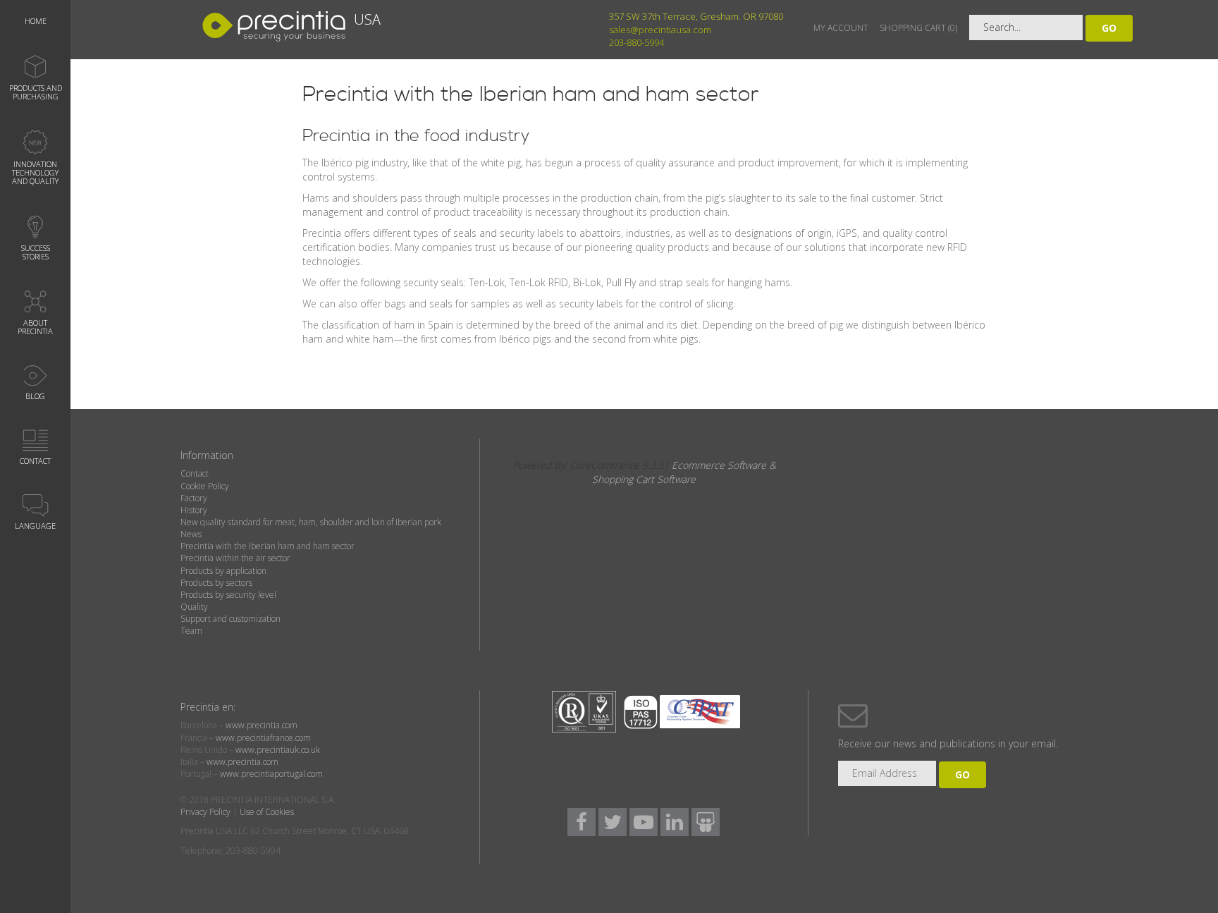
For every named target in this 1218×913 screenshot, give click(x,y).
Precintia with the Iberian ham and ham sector (267, 546)
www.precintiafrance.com (263, 738)
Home (36, 21)
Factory (193, 498)
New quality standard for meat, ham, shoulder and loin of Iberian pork (310, 522)
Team (191, 631)
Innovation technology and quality (35, 172)
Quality (194, 607)
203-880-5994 (636, 42)
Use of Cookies (267, 812)
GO (962, 774)
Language (35, 525)
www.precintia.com (261, 725)
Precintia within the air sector (235, 558)
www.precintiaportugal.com (271, 774)
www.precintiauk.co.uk (277, 750)
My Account (840, 28)
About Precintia (35, 326)
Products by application (223, 571)
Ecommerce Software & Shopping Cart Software (684, 472)
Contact (35, 460)
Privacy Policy (205, 812)
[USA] (295, 39)
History (193, 510)
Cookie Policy (204, 486)
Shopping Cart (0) (918, 28)
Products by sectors (216, 583)
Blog (35, 396)
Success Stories (35, 252)
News (191, 534)
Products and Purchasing (35, 92)
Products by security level (228, 595)
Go (1109, 28)
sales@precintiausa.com (660, 29)
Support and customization (230, 619)
